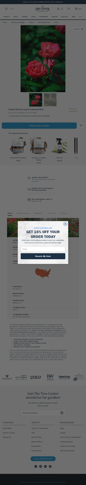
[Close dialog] (65, 224)
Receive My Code (43, 256)
